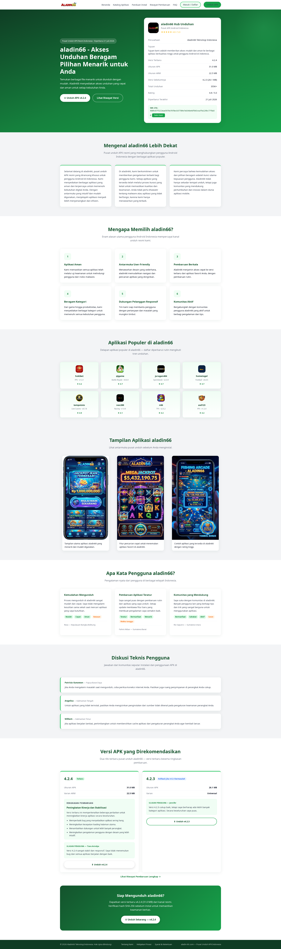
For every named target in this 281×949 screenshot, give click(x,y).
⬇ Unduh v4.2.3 (182, 821)
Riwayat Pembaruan (160, 4)
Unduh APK (212, 4)
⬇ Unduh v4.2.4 (99, 864)
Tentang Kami (127, 944)
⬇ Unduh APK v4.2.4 (75, 97)
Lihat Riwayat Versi (108, 97)
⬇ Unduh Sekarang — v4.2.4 (140, 919)
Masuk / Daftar (190, 4)
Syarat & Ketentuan (163, 944)
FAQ (175, 4)
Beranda (106, 4)
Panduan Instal (139, 4)
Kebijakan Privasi (144, 944)
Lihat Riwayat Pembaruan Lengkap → (140, 876)
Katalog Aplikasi (121, 4)
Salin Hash (158, 115)
